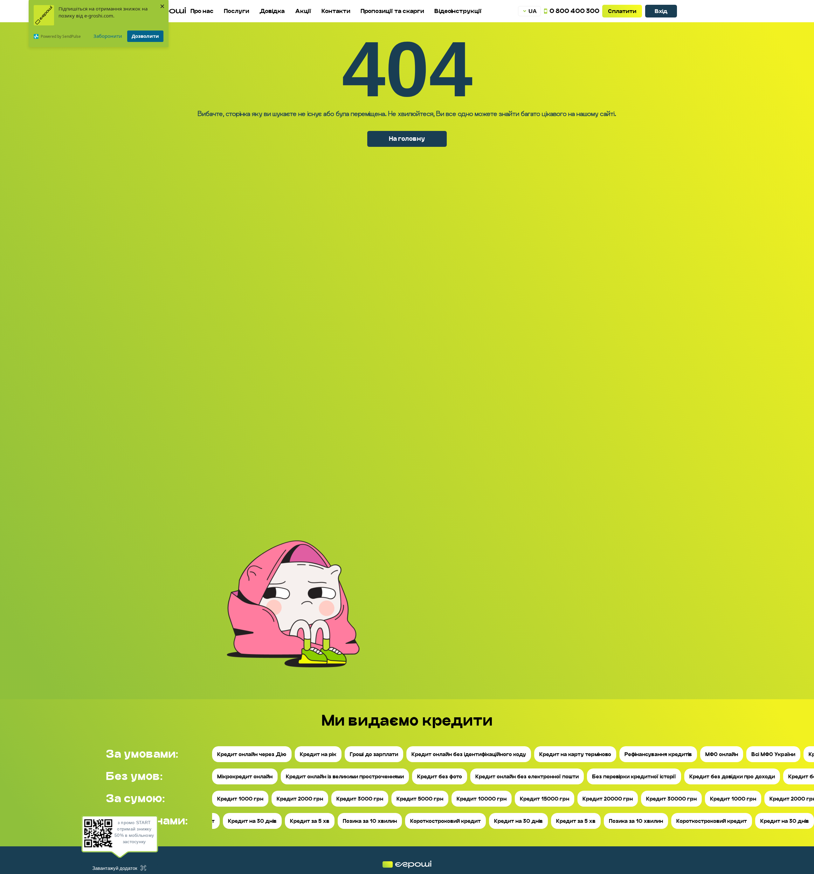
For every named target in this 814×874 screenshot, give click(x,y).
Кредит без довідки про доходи (732, 776)
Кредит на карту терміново (575, 754)
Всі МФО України (773, 754)
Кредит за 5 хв (309, 821)
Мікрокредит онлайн (244, 776)
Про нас (202, 11)
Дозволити (145, 36)
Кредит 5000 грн (420, 799)
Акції (303, 11)
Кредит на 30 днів (252, 821)
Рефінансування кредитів (658, 754)
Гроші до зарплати (374, 754)
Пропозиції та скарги (392, 11)
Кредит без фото (439, 776)
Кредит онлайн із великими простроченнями (345, 776)
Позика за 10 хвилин (370, 821)
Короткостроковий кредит (445, 821)
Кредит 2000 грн (300, 799)
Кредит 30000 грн (671, 799)
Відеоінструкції (458, 11)
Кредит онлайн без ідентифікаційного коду (468, 754)
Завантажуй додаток (114, 868)
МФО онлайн (721, 754)
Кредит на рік (318, 754)
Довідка (272, 11)
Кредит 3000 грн (359, 799)
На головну (407, 138)
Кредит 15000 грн (544, 799)
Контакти (335, 11)
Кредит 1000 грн (240, 799)
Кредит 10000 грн (482, 799)
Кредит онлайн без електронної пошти (527, 776)
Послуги (236, 11)
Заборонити (107, 36)
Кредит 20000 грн (608, 799)
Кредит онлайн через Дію (251, 754)
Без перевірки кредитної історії (634, 776)
